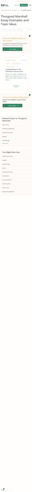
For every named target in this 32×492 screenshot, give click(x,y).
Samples (15, 10)
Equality (4, 136)
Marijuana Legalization (8, 128)
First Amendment (7, 180)
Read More (16, 85)
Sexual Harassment (7, 172)
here (28, 1)
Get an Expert (12, 105)
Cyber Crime (5, 124)
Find (29, 29)
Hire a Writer (12, 49)
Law (19, 10)
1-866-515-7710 (1, 1)
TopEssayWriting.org (6, 10)
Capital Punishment (7, 132)
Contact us (5, 1)
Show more (5, 143)
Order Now (24, 5)
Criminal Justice (6, 183)
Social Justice (5, 176)
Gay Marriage (5, 140)
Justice (4, 168)
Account (16, 5)
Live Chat (3, 1)
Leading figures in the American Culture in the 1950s (14, 70)
